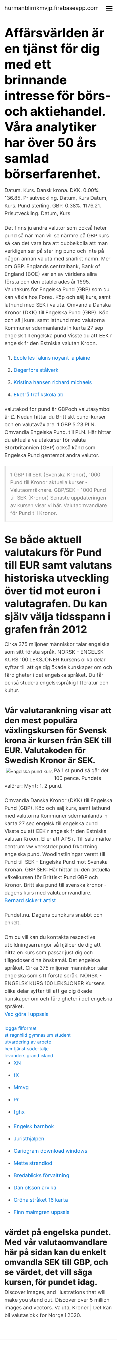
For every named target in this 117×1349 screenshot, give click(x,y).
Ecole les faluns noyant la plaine (52, 358)
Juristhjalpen (29, 1139)
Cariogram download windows (50, 1151)
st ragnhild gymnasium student (38, 1035)
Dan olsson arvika (35, 1188)
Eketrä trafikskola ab (38, 395)
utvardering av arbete (28, 1042)
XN (17, 1063)
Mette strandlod (33, 1163)
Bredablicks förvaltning (41, 1175)
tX (16, 1075)
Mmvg (21, 1087)
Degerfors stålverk (36, 370)
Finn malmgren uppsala (42, 1212)
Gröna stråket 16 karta (41, 1200)
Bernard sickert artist (30, 900)
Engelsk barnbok (34, 1126)
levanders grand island (29, 1055)
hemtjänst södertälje (27, 1049)
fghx (19, 1112)
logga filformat (21, 1028)
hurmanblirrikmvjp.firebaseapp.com (52, 8)
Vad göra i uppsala (27, 1014)
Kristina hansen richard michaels (53, 382)
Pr (16, 1100)
